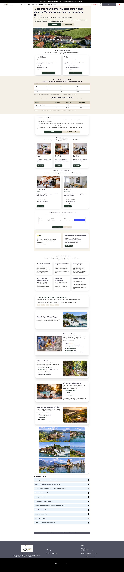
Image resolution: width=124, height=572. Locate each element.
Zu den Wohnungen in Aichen (75, 72)
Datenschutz (48, 550)
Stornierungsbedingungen (51, 553)
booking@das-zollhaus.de (89, 556)
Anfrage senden (67, 227)
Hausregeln (48, 552)
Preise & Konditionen (68, 24)
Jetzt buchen (54, 24)
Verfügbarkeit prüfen (57, 227)
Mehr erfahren (40, 165)
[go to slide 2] (62, 46)
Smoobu (68, 563)
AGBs (47, 549)
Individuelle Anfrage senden (71, 131)
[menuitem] (23, 4)
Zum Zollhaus (48, 72)
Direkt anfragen (69, 245)
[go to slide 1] (61, 46)
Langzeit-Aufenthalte (53, 131)
